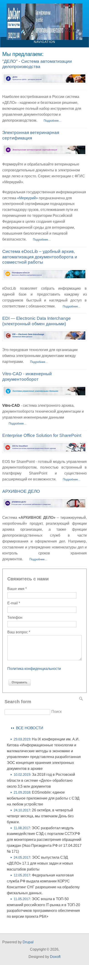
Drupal (28, 942)
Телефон (14, 617)
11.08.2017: (44, 840)
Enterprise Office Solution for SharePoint (41, 435)
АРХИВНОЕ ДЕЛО (21, 491)
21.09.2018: (43, 798)
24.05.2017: (40, 863)
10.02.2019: (41, 780)
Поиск (56, 711)
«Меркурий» (27, 198)
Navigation (44, 42)
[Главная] (44, 39)
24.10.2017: (40, 816)
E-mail (13, 603)
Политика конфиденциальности (34, 669)
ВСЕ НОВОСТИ (29, 728)
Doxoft (55, 957)
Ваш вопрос (18, 632)
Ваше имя (17, 589)
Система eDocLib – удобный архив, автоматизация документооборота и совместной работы (39, 257)
